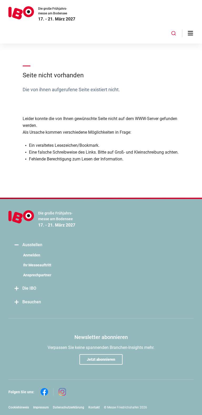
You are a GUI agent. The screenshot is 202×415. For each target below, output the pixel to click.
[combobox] (174, 33)
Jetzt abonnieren (101, 359)
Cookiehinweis (18, 407)
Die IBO (29, 288)
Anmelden (31, 255)
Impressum (41, 407)
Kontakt (94, 407)
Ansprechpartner (37, 275)
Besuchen (31, 301)
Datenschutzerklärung (68, 407)
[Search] (174, 33)
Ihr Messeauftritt (37, 265)
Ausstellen (32, 244)
